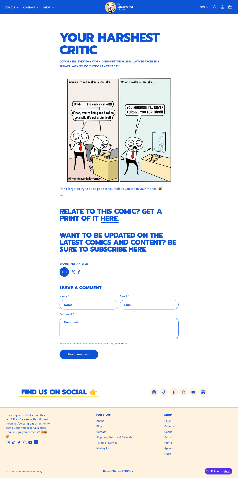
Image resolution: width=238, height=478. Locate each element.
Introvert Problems (116, 61)
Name (63, 296)
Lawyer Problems (146, 61)
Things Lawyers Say (104, 66)
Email (123, 296)
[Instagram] (8, 442)
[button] (215, 7)
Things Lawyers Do (74, 66)
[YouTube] (30, 442)
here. (110, 218)
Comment (66, 314)
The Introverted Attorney (28, 471)
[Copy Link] (64, 272)
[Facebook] (19, 442)
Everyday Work (89, 61)
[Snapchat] (25, 442)
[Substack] (36, 442)
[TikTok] (13, 442)
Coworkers (68, 61)
